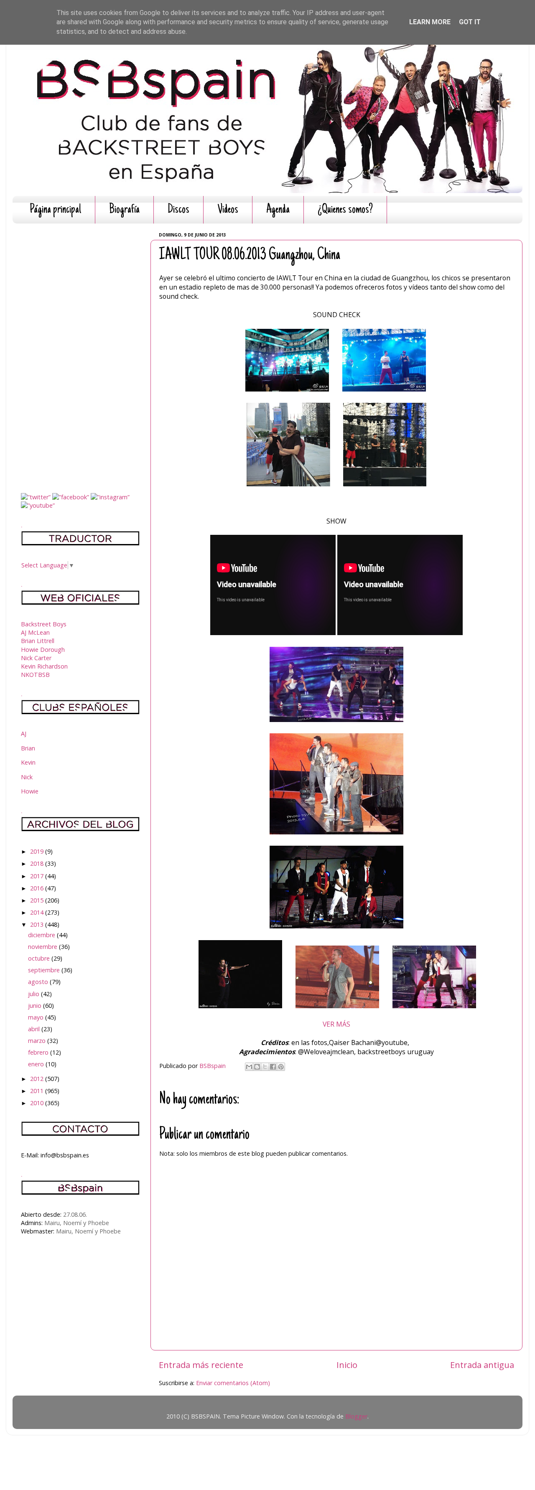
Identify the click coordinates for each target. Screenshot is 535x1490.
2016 (37, 888)
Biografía (124, 210)
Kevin (28, 762)
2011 (37, 1091)
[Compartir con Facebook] (273, 1067)
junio (35, 1005)
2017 (37, 876)
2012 (37, 1079)
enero (37, 1064)
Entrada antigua (482, 1364)
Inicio (346, 1364)
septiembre (44, 970)
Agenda (278, 210)
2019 (37, 851)
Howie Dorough (43, 649)
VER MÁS (336, 1024)
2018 (37, 863)
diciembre (42, 935)
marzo (37, 1041)
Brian (28, 748)
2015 (37, 900)
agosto (39, 982)
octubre (39, 958)
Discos (178, 210)
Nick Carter (36, 658)
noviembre (43, 947)
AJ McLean (35, 632)
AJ (23, 733)
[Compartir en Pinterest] (281, 1067)
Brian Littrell (37, 641)
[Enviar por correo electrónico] (249, 1067)
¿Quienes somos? (345, 210)
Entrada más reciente (201, 1364)
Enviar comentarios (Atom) (233, 1383)
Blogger (356, 1416)
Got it (470, 22)
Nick (27, 777)
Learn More (430, 22)
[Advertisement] (80, 355)
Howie (29, 791)
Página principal (55, 210)
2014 (37, 912)
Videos (227, 210)
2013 (37, 924)
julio (34, 994)
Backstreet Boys (43, 624)
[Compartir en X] (265, 1067)
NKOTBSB (35, 675)
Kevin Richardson (44, 666)
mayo (36, 1017)
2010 (37, 1103)
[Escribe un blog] (257, 1067)
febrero (39, 1052)
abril (34, 1029)
